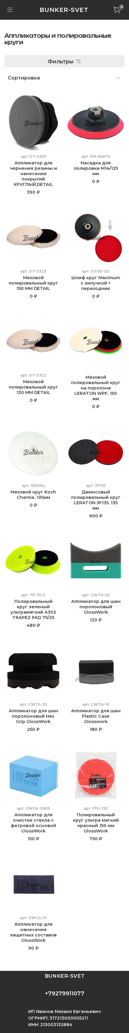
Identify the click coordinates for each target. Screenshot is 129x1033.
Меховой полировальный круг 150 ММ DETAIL (33, 283)
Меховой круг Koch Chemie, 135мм (33, 494)
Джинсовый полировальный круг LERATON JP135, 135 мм (96, 500)
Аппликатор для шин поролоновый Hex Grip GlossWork (33, 716)
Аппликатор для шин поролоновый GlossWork (96, 607)
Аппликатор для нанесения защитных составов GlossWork (33, 932)
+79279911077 (64, 993)
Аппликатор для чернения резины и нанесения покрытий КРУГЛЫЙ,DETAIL (33, 173)
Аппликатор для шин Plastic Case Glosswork (96, 716)
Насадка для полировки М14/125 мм (96, 168)
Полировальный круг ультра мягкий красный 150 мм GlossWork (96, 823)
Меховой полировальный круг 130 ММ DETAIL (33, 387)
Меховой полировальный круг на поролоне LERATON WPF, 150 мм (96, 388)
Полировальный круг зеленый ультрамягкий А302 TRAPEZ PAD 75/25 (33, 609)
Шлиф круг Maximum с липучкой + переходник (95, 283)
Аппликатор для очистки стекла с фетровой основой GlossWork (33, 823)
